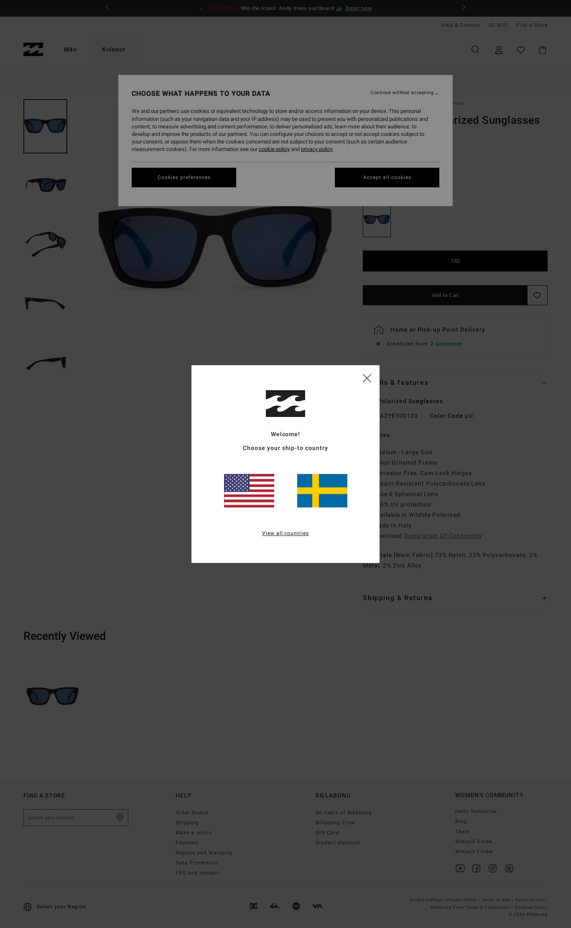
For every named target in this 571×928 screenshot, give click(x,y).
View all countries (285, 533)
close (367, 377)
